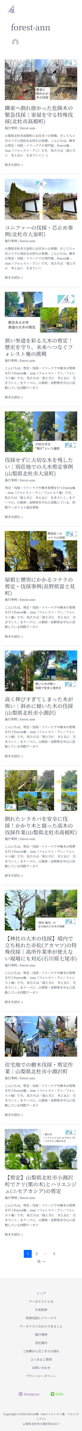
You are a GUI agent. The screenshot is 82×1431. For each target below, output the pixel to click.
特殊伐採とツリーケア (41, 1318)
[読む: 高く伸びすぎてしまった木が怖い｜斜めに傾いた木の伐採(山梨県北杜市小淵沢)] (41, 670)
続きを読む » (14, 164)
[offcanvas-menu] (70, 10)
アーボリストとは (41, 1301)
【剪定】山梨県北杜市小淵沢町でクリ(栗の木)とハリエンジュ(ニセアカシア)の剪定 (41, 1184)
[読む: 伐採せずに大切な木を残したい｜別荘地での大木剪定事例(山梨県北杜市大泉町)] (41, 431)
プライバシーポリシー (41, 1376)
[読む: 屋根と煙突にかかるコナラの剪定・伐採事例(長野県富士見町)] (41, 551)
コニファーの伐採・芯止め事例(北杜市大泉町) (39, 231)
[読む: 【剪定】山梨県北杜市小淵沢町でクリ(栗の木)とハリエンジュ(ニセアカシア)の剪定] (41, 1149)
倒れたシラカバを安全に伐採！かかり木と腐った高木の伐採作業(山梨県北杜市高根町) (41, 825)
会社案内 (41, 1343)
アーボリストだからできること (41, 1326)
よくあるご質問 (41, 1359)
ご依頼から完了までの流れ (41, 1351)
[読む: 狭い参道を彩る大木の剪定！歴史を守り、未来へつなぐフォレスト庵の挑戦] (41, 311)
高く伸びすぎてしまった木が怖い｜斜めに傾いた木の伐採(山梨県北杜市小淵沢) (39, 705)
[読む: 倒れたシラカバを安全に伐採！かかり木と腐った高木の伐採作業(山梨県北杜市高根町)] (41, 790)
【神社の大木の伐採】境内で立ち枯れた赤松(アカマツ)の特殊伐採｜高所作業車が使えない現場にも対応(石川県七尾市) (41, 948)
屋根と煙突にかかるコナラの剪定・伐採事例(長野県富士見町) (40, 586)
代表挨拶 (41, 1309)
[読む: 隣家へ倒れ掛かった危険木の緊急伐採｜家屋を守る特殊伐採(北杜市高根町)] (41, 79)
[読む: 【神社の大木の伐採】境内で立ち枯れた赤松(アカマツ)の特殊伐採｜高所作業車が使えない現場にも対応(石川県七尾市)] (41, 909)
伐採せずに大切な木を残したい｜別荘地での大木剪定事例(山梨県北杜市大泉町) (39, 466)
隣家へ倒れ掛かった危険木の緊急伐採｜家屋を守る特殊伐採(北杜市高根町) (39, 114)
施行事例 (11, 128)
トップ (41, 1293)
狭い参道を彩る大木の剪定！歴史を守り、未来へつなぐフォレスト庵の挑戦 (39, 347)
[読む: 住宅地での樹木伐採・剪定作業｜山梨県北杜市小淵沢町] (41, 1036)
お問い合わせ (41, 1367)
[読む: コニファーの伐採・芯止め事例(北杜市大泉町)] (41, 199)
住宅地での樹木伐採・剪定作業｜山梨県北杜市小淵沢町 (39, 1068)
